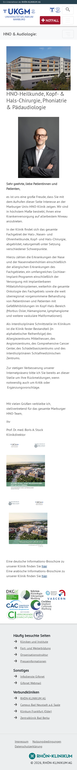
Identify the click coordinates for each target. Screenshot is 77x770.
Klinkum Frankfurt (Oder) (36, 711)
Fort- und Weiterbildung (35, 648)
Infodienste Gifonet (32, 676)
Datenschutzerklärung (28, 746)
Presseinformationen (33, 661)
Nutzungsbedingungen (46, 741)
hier (44, 566)
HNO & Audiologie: (20, 33)
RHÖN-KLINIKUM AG (33, 698)
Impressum (21, 741)
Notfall (52, 20)
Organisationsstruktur (34, 655)
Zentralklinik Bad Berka (34, 718)
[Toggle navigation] (68, 10)
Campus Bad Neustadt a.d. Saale (40, 705)
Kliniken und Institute (34, 642)
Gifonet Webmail (30, 683)
